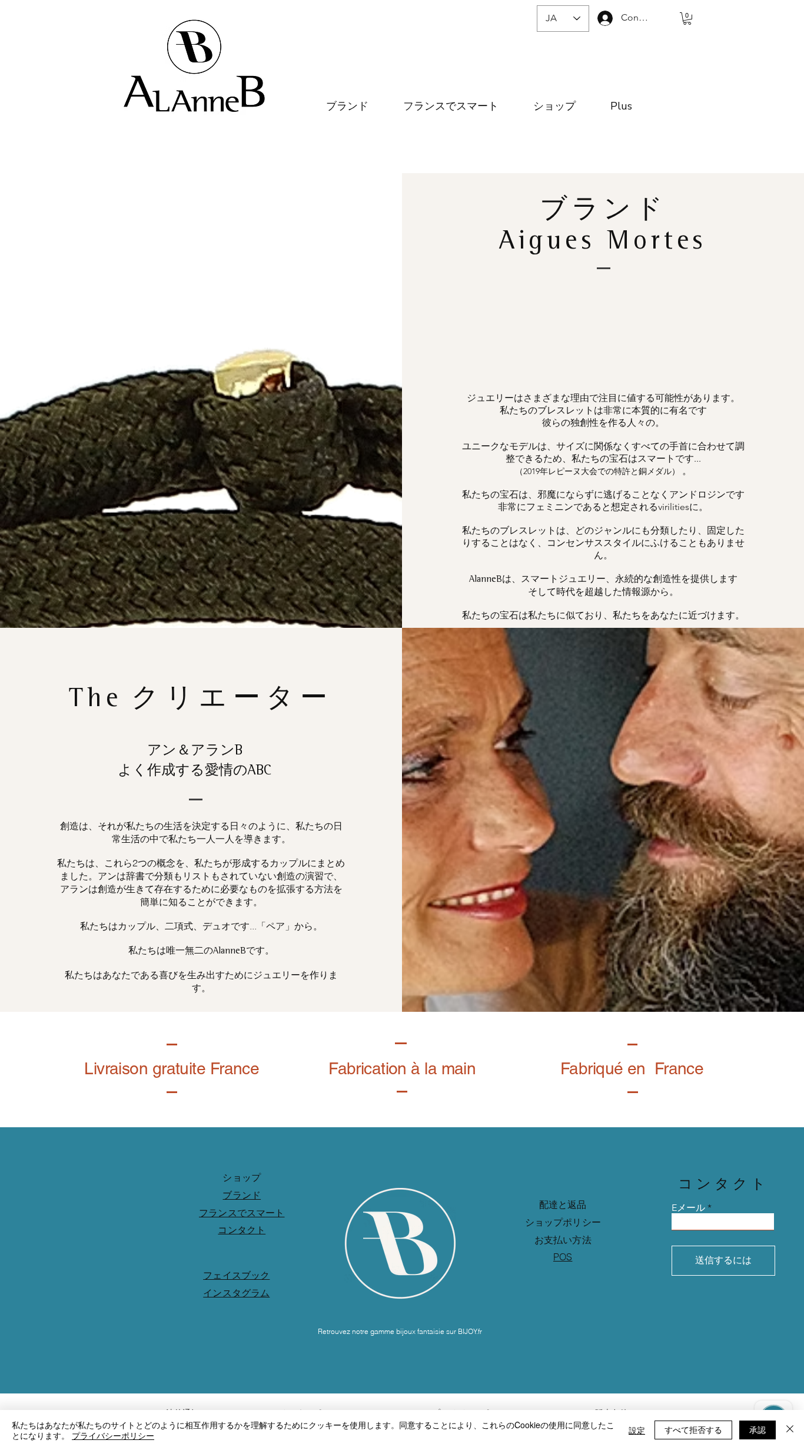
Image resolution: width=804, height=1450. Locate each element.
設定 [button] (637, 1430)
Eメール (688, 1208)
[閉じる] (790, 1430)
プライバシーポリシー (113, 1435)
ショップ (241, 1177)
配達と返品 (563, 1204)
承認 (757, 1429)
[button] (687, 18)
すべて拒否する (693, 1429)
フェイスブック (236, 1275)
